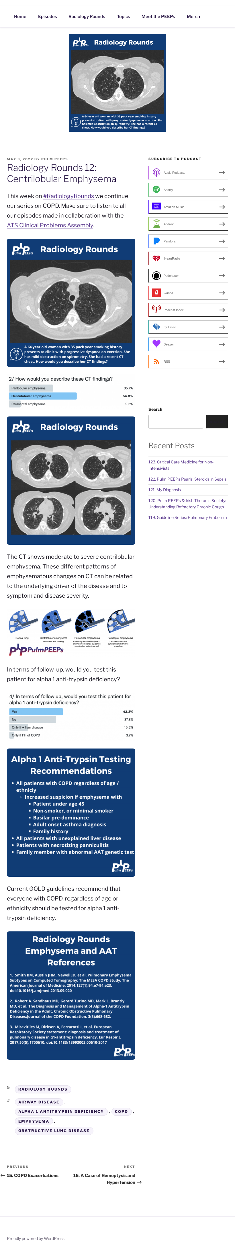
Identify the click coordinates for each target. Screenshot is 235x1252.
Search (155, 409)
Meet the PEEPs (158, 16)
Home (20, 16)
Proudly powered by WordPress (35, 1238)
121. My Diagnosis (164, 489)
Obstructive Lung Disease (54, 1130)
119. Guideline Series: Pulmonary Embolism (187, 517)
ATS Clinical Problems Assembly (50, 225)
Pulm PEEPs (54, 159)
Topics (123, 16)
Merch (193, 16)
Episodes (47, 16)
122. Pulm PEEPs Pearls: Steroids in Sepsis (187, 479)
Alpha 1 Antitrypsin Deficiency (61, 1111)
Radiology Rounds (86, 16)
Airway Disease (39, 1102)
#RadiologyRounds (69, 196)
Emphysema (34, 1121)
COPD (121, 1111)
